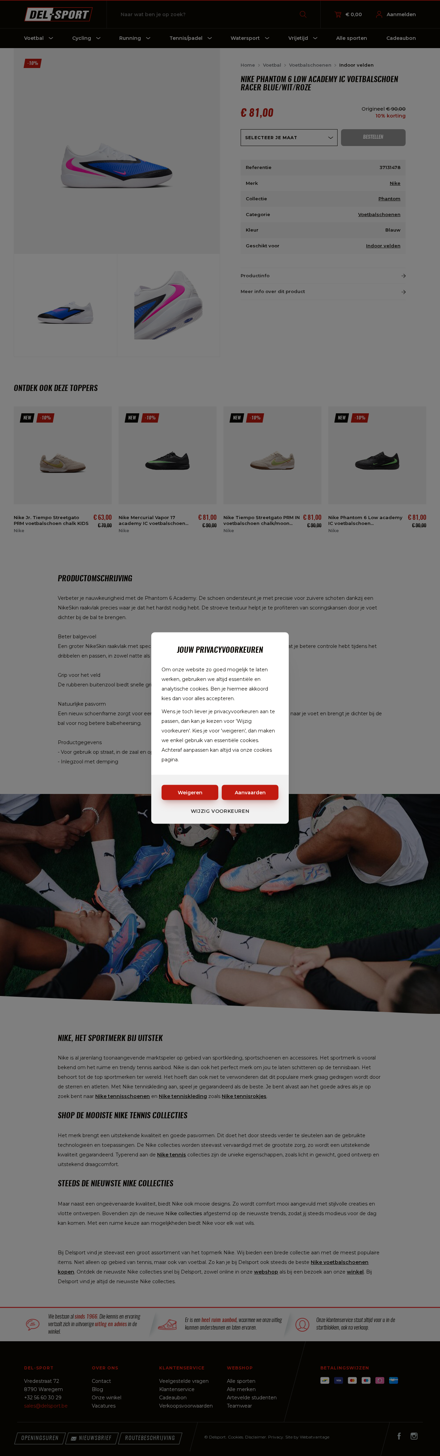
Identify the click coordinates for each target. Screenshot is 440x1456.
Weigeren (190, 792)
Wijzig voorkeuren (220, 811)
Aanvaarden (250, 792)
